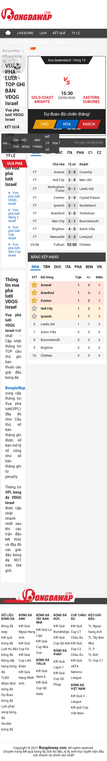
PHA (80, 153)
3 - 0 (72, 172)
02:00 (72, 245)
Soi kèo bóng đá (7, 726)
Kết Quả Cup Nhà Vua (42, 647)
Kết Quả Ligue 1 (59, 664)
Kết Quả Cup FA (24, 646)
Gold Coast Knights (42, 99)
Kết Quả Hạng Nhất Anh (26, 677)
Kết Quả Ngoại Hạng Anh (27, 631)
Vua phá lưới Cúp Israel (14, 232)
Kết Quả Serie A (41, 674)
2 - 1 (72, 205)
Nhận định (62, 42)
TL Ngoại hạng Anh (95, 629)
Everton (59, 198)
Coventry (85, 172)
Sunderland (87, 205)
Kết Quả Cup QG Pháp (59, 678)
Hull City (58, 180)
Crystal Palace (89, 198)
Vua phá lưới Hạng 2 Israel (14, 215)
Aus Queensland (60, 60)
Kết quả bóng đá (7, 640)
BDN (89, 267)
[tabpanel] (66, 95)
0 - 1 (72, 189)
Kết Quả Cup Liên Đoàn (25, 660)
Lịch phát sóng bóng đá (8, 712)
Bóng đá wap (7, 629)
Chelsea (85, 245)
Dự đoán (41, 42)
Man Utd (85, 180)
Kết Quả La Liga (44, 632)
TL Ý (91, 649)
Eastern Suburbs (91, 99)
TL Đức (93, 655)
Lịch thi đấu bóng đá (9, 652)
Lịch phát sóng (89, 42)
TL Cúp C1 (95, 660)
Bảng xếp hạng (16, 42)
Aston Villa (87, 229)
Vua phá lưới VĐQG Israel (14, 198)
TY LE (76, 33)
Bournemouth (89, 221)
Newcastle (57, 237)
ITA (69, 153)
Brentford (57, 213)
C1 (90, 153)
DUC (57, 267)
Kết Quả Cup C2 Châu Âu (77, 649)
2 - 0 (72, 180)
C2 (99, 153)
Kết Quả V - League (79, 699)
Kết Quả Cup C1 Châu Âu (77, 631)
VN (99, 267)
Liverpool (85, 237)
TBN (46, 267)
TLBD (5, 678)
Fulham (59, 245)
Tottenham (87, 213)
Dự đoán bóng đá (7, 698)
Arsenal (59, 172)
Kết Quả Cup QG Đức (62, 640)
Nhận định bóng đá (8, 686)
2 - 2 (72, 237)
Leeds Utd (86, 189)
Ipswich (59, 205)
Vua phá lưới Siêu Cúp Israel (14, 250)
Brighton (58, 229)
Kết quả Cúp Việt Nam (79, 710)
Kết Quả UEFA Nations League (76, 669)
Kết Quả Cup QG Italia (41, 688)
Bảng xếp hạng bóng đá (9, 666)
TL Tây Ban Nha (96, 640)
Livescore (25, 33)
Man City (58, 221)
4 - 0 (72, 229)
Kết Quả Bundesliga (61, 629)
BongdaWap (11, 51)
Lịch (43, 33)
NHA (35, 267)
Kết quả (59, 33)
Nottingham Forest (56, 189)
